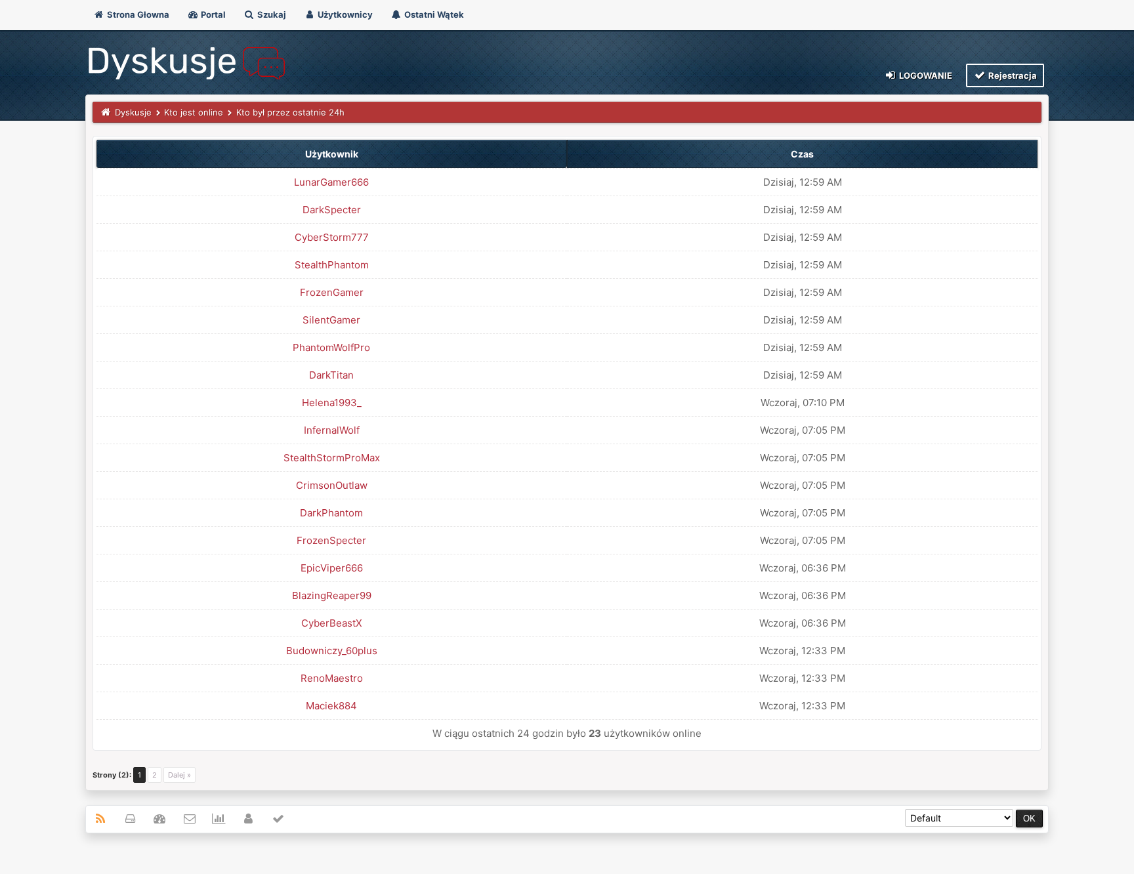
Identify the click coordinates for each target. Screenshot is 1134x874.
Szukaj (270, 14)
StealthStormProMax (332, 457)
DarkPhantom (331, 513)
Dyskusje (133, 112)
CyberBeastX (331, 623)
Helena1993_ (332, 402)
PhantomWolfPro (331, 347)
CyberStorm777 (332, 237)
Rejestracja (1011, 75)
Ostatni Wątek (433, 14)
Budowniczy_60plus (331, 650)
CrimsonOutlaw (332, 485)
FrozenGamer (332, 292)
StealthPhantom (332, 265)
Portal (212, 14)
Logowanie (924, 75)
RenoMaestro (332, 678)
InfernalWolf (332, 430)
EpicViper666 (332, 568)
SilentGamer (331, 320)
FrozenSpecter (331, 540)
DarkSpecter (332, 209)
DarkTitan (331, 375)
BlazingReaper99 (331, 595)
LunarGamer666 (331, 182)
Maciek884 (331, 705)
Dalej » (179, 775)
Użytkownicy (344, 14)
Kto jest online (193, 112)
